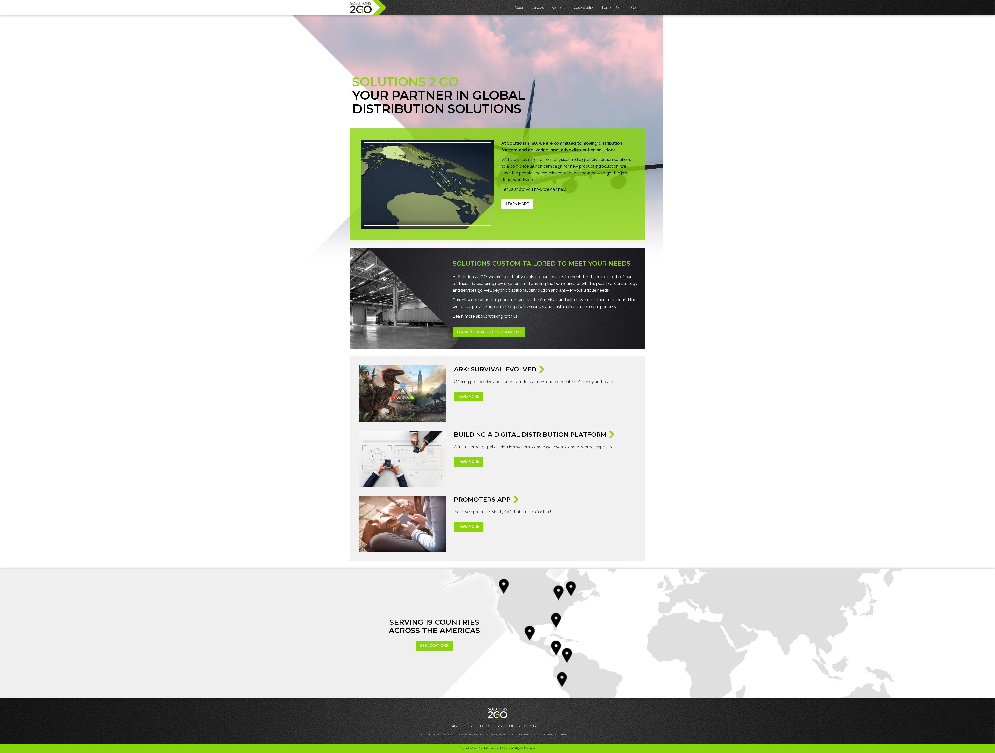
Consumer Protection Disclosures (553, 734)
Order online (431, 734)
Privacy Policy (496, 734)
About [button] (519, 7)
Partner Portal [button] (613, 7)
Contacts (638, 7)
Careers (538, 7)
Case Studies (584, 7)
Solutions (480, 726)
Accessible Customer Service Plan (463, 734)
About (458, 726)
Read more (468, 396)
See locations (434, 646)
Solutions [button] (559, 7)
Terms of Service (519, 734)
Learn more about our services (489, 332)
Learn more (517, 204)
